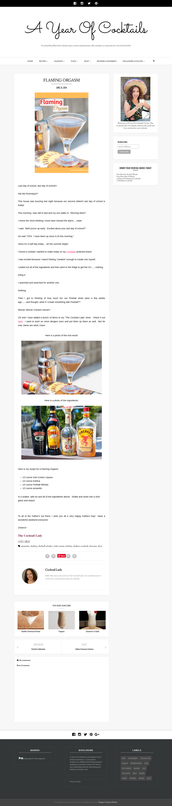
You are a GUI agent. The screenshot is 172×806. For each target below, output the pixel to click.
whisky (141, 778)
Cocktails (71, 252)
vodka (124, 778)
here (20, 321)
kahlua (68, 546)
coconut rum (145, 758)
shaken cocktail (80, 546)
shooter (93, 546)
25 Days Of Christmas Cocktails (128, 179)
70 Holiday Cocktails (124, 181)
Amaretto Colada (92, 631)
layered (137, 768)
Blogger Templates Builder (108, 802)
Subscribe (122, 142)
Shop (86, 61)
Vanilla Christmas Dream (30, 631)
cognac (125, 763)
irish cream (59, 546)
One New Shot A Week (125, 176)
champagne (132, 758)
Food (73, 61)
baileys (34, 546)
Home (30, 61)
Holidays (58, 61)
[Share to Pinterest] (28, 541)
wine (149, 778)
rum (144, 768)
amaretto (25, 546)
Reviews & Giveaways (106, 61)
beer (123, 758)
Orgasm (62, 631)
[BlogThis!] (21, 541)
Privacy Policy (75, 782)
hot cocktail (126, 768)
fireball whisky (45, 546)
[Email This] (19, 541)
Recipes (42, 61)
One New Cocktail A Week (126, 174)
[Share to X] (24, 541)
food (146, 763)
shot (100, 546)
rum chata (126, 773)
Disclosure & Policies (133, 61)
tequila (142, 773)
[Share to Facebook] (26, 541)
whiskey (133, 778)
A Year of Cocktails (74, 802)
